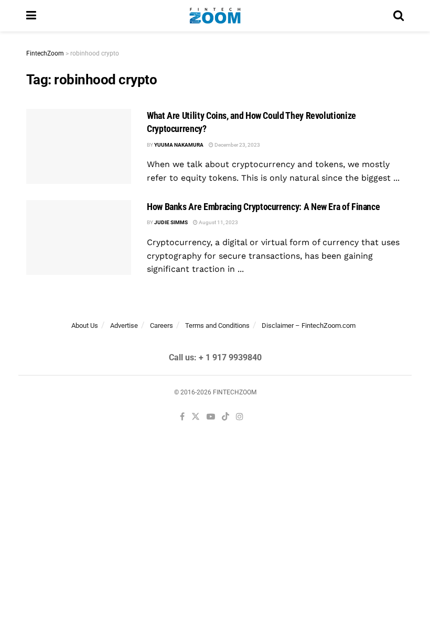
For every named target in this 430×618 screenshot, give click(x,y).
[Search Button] (398, 15)
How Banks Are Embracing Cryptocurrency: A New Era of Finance (263, 206)
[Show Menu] (31, 15)
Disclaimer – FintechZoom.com (309, 325)
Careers (161, 325)
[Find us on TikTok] (225, 417)
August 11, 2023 (218, 222)
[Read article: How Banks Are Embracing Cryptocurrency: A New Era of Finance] (78, 237)
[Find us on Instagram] (239, 417)
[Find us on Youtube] (211, 417)
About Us (84, 325)
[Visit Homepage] (214, 15)
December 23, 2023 (236, 145)
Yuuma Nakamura (178, 145)
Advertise (124, 325)
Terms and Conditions (217, 325)
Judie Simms (171, 222)
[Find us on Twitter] (195, 417)
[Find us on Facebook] (182, 417)
